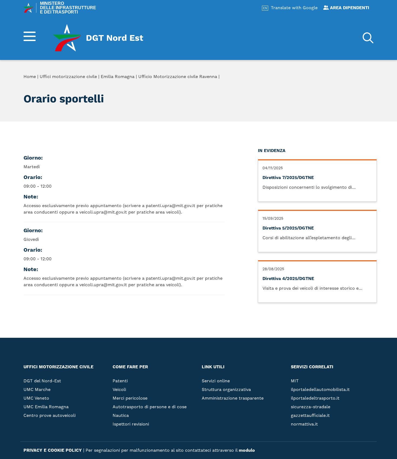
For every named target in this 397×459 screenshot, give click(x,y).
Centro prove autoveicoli (49, 415)
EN (265, 8)
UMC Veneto (36, 398)
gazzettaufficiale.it (310, 415)
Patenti (120, 380)
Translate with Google (294, 7)
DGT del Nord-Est (42, 380)
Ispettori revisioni (131, 424)
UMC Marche (37, 389)
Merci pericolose (130, 398)
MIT (295, 380)
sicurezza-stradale (310, 406)
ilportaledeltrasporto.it (315, 398)
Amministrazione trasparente (291, 95)
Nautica (121, 415)
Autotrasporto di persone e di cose (150, 406)
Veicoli (119, 389)
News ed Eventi (272, 112)
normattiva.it (304, 424)
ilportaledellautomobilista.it (320, 389)
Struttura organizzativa (285, 86)
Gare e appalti (272, 103)
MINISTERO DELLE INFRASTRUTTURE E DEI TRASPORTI (68, 7)
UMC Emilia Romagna (46, 406)
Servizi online (271, 77)
